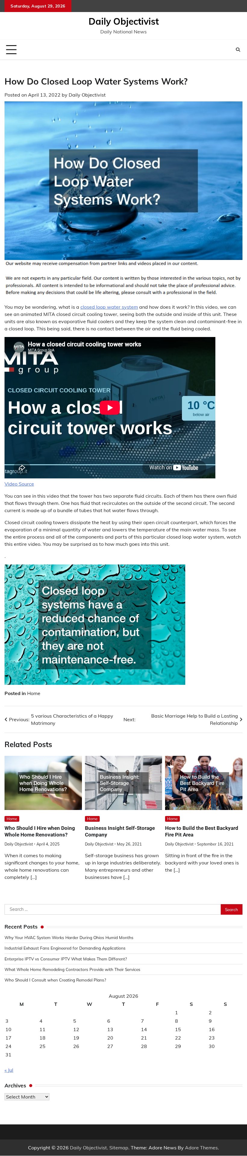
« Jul (9, 1070)
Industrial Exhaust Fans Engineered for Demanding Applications (65, 947)
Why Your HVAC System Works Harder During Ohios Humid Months (69, 937)
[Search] (237, 49)
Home (33, 693)
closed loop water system (109, 307)
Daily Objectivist (124, 21)
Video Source (19, 484)
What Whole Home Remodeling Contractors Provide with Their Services (72, 969)
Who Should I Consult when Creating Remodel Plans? (55, 979)
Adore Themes (201, 1148)
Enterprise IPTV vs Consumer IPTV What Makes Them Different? (66, 958)
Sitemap (118, 1148)
